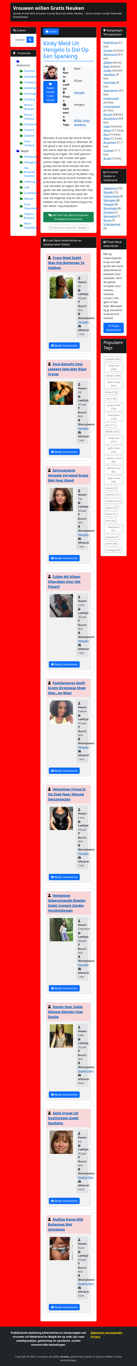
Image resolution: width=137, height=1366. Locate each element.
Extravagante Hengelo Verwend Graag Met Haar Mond (68, 475)
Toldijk (107, 70)
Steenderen (110, 90)
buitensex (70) (113, 501)
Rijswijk (108, 192)
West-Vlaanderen (29, 225)
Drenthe (29, 71)
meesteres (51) (113, 528)
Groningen (29, 93)
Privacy (95, 1337)
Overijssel (29, 124)
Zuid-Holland (29, 143)
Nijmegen (109, 200)
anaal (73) (111, 488)
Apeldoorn (110, 188)
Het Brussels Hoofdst (29, 172)
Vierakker (109, 74)
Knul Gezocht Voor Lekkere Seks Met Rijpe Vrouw (67, 369)
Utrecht (29, 130)
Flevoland (29, 76)
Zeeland (29, 135)
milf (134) (111, 398)
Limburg (29, 99)
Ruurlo (107, 114)
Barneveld (110, 216)
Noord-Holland (29, 116)
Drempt (108, 150)
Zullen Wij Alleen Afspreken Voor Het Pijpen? (64, 581)
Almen (107, 130)
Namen (28, 198)
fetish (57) (111, 514)
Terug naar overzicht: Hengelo (69, 227)
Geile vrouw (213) (113, 384)
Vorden (108, 50)
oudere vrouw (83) (113, 459)
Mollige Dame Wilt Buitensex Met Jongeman (65, 1224)
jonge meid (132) (113, 407)
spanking (80, 124)
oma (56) (110, 520)
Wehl (106, 138)
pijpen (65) (111, 507)
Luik (26, 187)
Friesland (29, 82)
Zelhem (108, 62)
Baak (106, 66)
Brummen (109, 142)
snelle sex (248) (113, 367)
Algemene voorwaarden (106, 1333)
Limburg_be (29, 181)
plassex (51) (112, 537)
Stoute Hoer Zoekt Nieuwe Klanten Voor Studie (65, 1011)
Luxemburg (29, 193)
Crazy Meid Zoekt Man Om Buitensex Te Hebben (66, 262)
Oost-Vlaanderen (29, 206)
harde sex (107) (113, 440)
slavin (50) (111, 543)
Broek (107, 158)
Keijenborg (110, 42)
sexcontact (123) (114, 417)
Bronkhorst (110, 118)
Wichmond (110, 54)
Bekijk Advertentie (66, 345)
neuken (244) (113, 375)
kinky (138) (111, 392)
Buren (107, 220)
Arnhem (108, 212)
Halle (106, 126)
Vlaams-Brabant (29, 216)
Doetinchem (86, 1071)
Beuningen (110, 208)
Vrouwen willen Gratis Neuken (48, 8)
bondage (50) (113, 550)
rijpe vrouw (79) (113, 479)
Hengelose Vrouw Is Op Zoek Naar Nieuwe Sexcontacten (67, 794)
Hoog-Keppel (111, 106)
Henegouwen (29, 162)
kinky (86, 120)
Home (52, 31)
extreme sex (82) (113, 469)
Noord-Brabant (29, 107)
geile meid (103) (114, 450)
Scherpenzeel (111, 224)
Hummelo (109, 82)
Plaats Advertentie (113, 328)
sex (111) (110, 425)
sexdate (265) (113, 359)
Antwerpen (29, 156)
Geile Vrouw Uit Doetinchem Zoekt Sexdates (63, 1118)
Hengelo (79, 92)
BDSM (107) (112, 431)
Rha (105, 134)
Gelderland (29, 88)
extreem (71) (112, 494)
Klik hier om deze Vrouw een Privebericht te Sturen (70, 217)
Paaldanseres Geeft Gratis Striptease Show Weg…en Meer (67, 688)
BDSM (78, 120)
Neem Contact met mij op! (50, 94)
